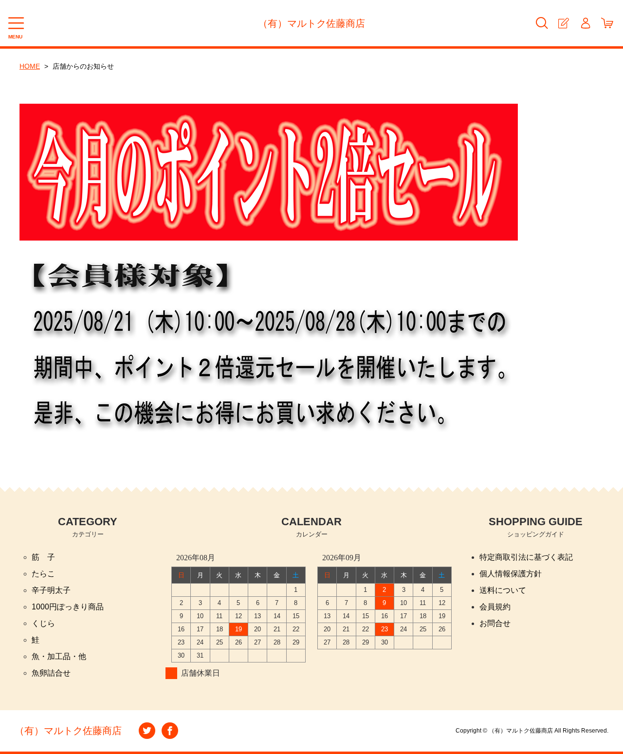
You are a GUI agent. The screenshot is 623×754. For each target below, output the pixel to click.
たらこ (43, 574)
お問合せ (495, 623)
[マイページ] (585, 23)
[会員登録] (563, 23)
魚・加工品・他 (59, 656)
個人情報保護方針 (510, 574)
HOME (29, 66)
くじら (43, 623)
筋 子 (43, 557)
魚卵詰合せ (51, 673)
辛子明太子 (51, 590)
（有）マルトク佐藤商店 (311, 23)
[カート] (607, 23)
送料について (502, 590)
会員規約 (495, 607)
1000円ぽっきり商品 (68, 607)
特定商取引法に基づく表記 (526, 557)
